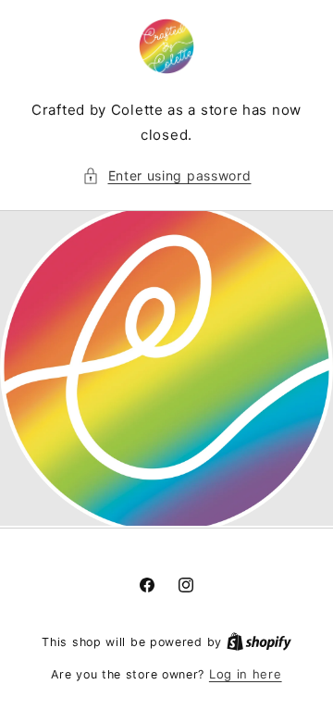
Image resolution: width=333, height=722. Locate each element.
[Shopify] (259, 641)
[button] (167, 175)
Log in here (245, 673)
